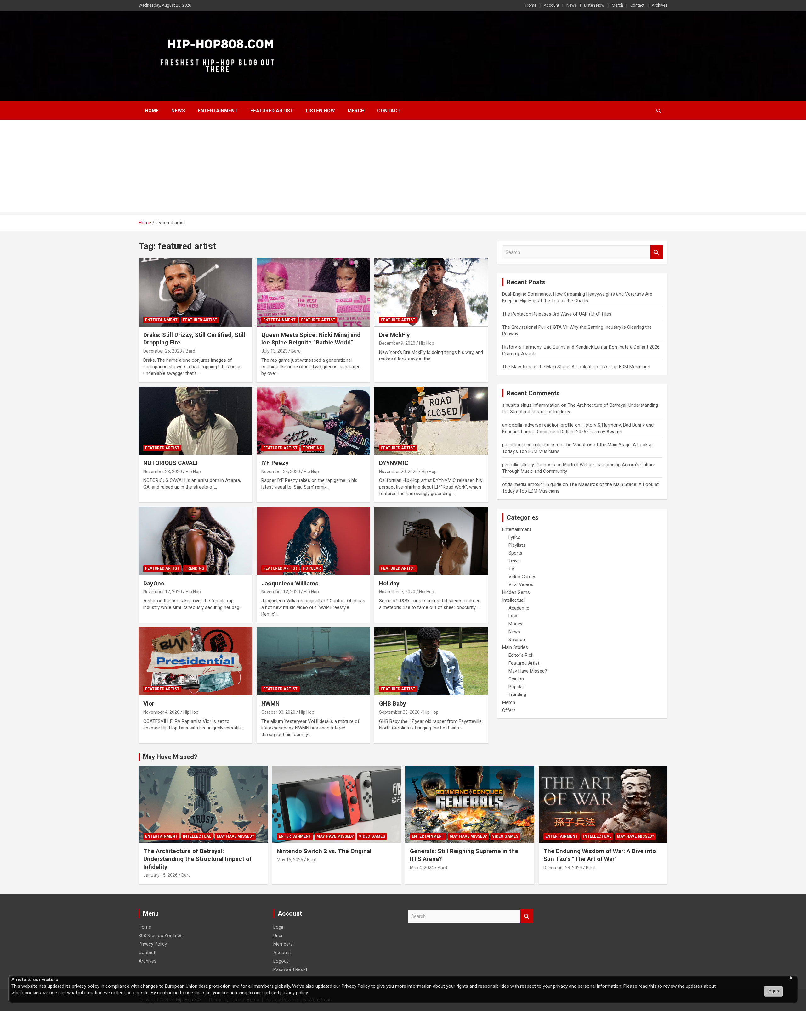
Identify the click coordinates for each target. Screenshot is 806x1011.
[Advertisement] (403, 168)
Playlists (516, 545)
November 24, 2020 (280, 471)
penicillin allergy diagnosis (528, 464)
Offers (509, 710)
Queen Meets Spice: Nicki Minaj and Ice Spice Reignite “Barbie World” (310, 338)
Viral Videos (520, 584)
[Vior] (195, 661)
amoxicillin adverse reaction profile (538, 425)
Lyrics (514, 537)
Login (279, 927)
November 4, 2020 (161, 712)
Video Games (522, 576)
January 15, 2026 (160, 875)
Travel (514, 561)
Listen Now (594, 5)
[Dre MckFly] (431, 292)
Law (512, 616)
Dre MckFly (394, 334)
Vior (148, 703)
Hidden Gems (516, 592)
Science (516, 639)
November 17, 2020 (162, 591)
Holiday (389, 583)
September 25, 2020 (399, 712)
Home (530, 5)
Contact (637, 5)
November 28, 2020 (162, 471)
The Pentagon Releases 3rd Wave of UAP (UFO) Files (556, 314)
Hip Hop (426, 343)
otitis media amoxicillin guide (531, 484)
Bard (190, 351)
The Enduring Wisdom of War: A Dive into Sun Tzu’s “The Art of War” (599, 855)
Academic (518, 608)
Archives (659, 5)
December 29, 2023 (562, 867)
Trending (312, 448)
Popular (312, 568)
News (571, 5)
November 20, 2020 (398, 471)
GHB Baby (392, 703)
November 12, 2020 (280, 591)
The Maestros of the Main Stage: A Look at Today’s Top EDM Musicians (576, 367)
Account (551, 5)
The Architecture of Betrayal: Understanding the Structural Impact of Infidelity (197, 858)
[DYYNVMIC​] (431, 420)
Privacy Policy (153, 944)
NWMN (270, 703)
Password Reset (290, 969)
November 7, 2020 (397, 591)
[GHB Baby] (431, 661)
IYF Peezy (275, 462)
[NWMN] (313, 661)
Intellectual (513, 600)
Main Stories (515, 647)
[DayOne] (195, 541)
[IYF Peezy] (313, 420)
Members (283, 944)
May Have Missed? (527, 671)
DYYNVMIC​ (393, 462)
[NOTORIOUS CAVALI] (195, 420)
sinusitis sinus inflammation (531, 405)
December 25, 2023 (162, 351)
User (278, 935)
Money (515, 624)
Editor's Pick (520, 655)
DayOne (153, 583)
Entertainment (218, 111)
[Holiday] (431, 541)
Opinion (516, 679)
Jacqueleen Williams (289, 583)
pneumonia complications (529, 445)
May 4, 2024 (422, 867)
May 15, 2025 (290, 859)
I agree (773, 991)
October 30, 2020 (278, 712)
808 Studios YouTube (161, 935)
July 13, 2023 (274, 351)
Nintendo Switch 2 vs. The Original (324, 851)
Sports (515, 553)
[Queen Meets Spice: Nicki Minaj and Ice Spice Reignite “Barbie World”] (313, 292)
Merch (617, 5)
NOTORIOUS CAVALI (170, 462)
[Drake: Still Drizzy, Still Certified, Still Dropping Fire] (195, 292)
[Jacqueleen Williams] (313, 541)
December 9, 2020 (397, 343)
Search (656, 252)
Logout (280, 961)
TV (511, 569)
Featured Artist (271, 111)
